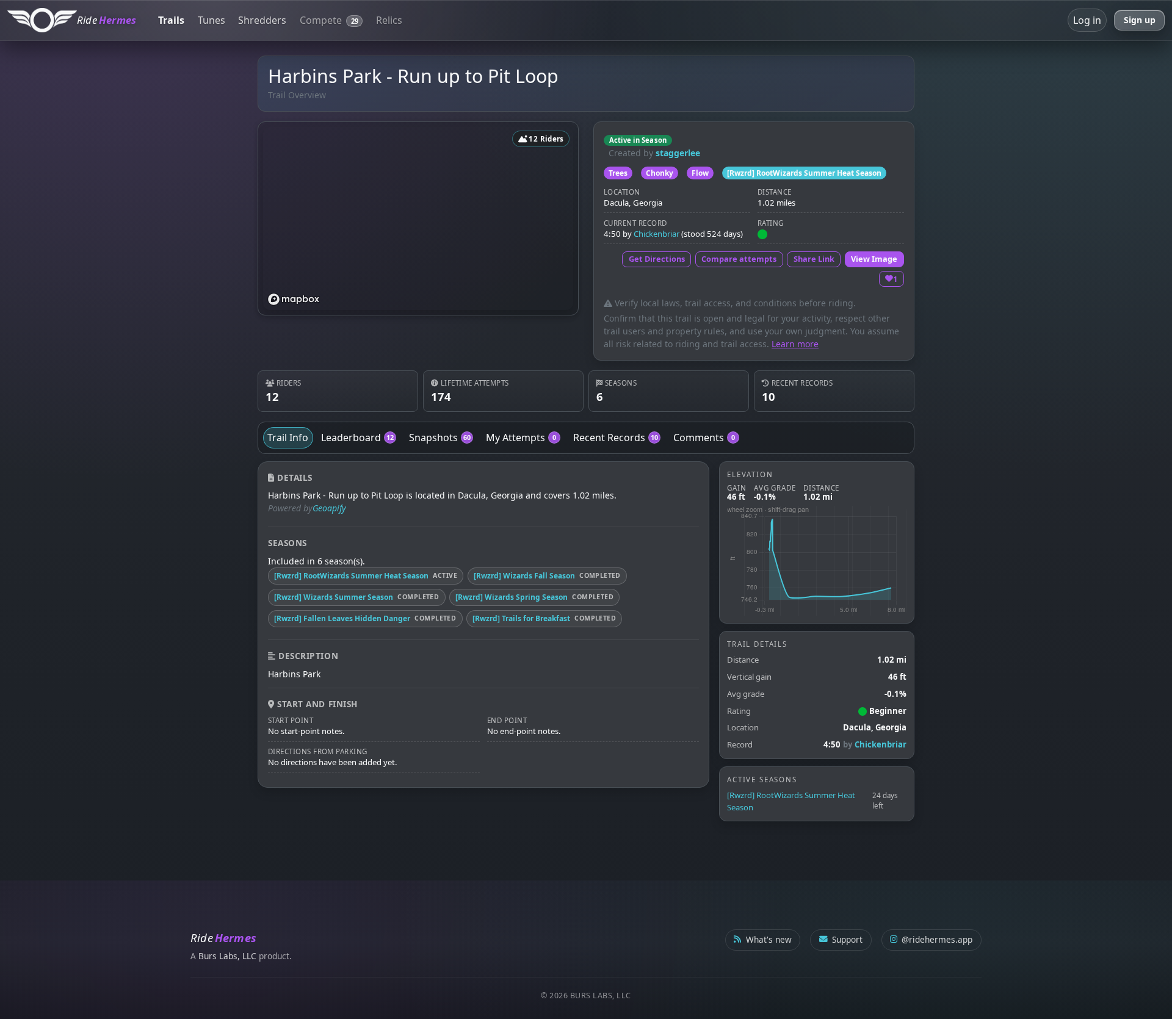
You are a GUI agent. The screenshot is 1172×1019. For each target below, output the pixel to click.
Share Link (814, 258)
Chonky (659, 173)
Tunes (211, 20)
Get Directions (657, 258)
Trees (618, 173)
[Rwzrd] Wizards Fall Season (524, 576)
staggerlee (678, 153)
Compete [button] (329, 20)
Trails (171, 20)
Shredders (262, 20)
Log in (1087, 20)
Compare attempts (738, 258)
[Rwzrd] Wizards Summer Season (333, 597)
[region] (418, 218)
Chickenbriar (656, 233)
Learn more (795, 344)
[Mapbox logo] (293, 299)
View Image (874, 258)
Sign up (1140, 20)
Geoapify (329, 508)
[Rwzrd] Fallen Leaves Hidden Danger (342, 618)
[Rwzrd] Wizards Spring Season (511, 597)
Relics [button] (389, 20)
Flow (700, 173)
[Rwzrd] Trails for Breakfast (521, 618)
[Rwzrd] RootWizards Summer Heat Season (804, 173)
